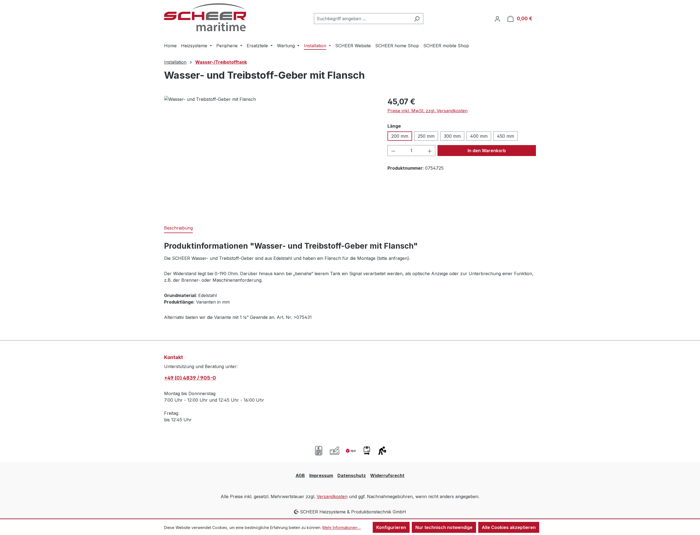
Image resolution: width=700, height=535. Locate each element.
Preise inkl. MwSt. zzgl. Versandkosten (427, 110)
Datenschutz (351, 475)
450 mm (505, 136)
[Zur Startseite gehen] (205, 17)
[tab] (178, 228)
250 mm (426, 136)
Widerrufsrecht (387, 475)
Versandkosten (332, 496)
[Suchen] (416, 18)
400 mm (479, 136)
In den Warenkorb (487, 150)
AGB (300, 475)
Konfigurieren (391, 527)
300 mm (452, 136)
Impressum (321, 475)
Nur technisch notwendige (443, 527)
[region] (270, 154)
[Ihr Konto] (497, 18)
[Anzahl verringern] (393, 150)
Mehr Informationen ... (341, 527)
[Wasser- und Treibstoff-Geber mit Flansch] (270, 154)
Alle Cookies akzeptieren (509, 527)
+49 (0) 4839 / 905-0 (190, 378)
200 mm (399, 136)
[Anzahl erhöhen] (430, 150)
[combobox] (362, 18)
